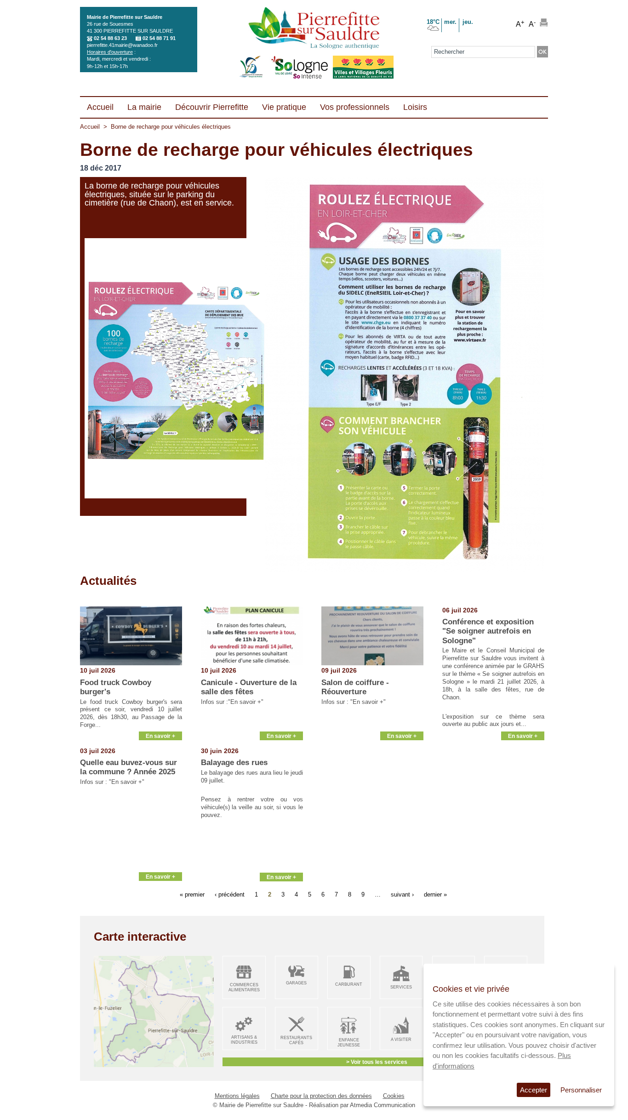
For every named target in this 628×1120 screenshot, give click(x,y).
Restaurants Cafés (296, 1040)
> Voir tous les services (376, 1062)
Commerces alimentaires (244, 987)
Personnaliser (581, 1090)
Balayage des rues (234, 762)
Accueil (90, 126)
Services (401, 987)
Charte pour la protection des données (321, 1095)
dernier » (435, 894)
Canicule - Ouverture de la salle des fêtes (249, 687)
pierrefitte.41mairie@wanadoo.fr (122, 45)
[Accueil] (313, 29)
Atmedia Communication (382, 1105)
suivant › (402, 894)
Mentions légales (237, 1095)
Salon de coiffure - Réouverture (355, 687)
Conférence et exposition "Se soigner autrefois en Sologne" (488, 631)
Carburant (348, 984)
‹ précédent (230, 894)
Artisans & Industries (244, 1040)
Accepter (533, 1090)
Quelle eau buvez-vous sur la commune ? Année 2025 (128, 767)
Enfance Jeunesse (348, 1042)
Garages (296, 983)
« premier (192, 894)
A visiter (401, 1039)
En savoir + (160, 736)
